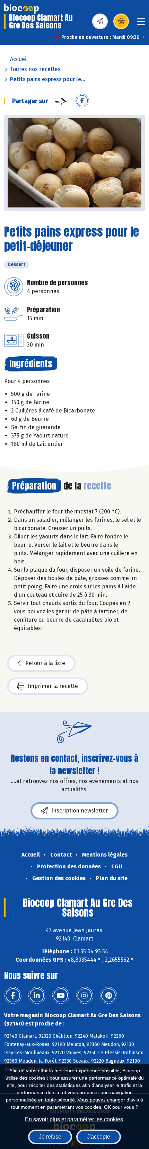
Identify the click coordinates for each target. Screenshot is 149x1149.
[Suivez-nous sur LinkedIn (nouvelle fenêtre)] (36, 995)
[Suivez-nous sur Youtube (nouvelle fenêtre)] (60, 995)
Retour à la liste (45, 663)
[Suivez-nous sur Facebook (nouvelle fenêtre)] (12, 995)
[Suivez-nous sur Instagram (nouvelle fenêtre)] (84, 995)
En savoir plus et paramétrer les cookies (74, 1119)
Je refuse (50, 1137)
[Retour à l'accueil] (21, 8)
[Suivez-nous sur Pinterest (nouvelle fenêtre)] (108, 995)
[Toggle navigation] (141, 23)
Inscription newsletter (79, 810)
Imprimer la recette (53, 686)
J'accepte (98, 1137)
